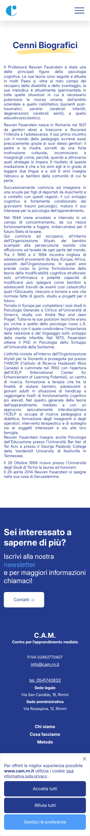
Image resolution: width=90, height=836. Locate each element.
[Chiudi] (84, 759)
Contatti (22, 599)
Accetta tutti (45, 788)
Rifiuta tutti (45, 805)
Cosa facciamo (45, 734)
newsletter (20, 564)
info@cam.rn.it (45, 664)
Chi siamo (45, 726)
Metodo (45, 741)
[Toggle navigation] (79, 10)
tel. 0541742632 (45, 680)
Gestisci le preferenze (45, 821)
